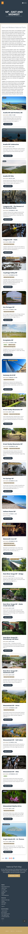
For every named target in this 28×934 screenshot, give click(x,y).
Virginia (5, 690)
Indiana (5, 496)
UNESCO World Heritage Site (9, 346)
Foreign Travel (4, 891)
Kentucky (9, 524)
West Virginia (6, 559)
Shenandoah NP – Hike (11, 772)
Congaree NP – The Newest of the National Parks (13, 207)
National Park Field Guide (9, 244)
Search (2, 918)
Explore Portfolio (7, 124)
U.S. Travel (3, 889)
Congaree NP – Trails (10, 240)
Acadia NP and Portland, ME (12, 113)
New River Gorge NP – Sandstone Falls (10, 671)
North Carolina (6, 394)
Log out (2, 906)
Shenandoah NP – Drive (11, 705)
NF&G (4, 524)
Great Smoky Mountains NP (12, 409)
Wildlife (5, 344)
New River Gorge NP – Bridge (13, 574)
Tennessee (6, 414)
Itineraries (3, 892)
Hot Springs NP (8, 478)
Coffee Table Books (5, 895)
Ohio (4, 257)
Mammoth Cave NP (10, 539)
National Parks (14, 875)
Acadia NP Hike (8, 176)
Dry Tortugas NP (8, 307)
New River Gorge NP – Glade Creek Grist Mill (13, 605)
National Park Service (5, 886)
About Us (12, 931)
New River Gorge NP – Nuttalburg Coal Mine (10, 638)
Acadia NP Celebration (11, 144)
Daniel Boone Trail (14, 559)
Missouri (5, 360)
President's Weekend (12, 360)
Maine (4, 97)
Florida (4, 292)
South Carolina (6, 191)
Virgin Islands (6, 824)
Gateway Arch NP (9, 375)
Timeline (3, 901)
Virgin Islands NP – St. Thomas (13, 839)
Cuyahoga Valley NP (10, 273)
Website (7, 931)
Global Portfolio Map (5, 899)
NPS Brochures (19, 931)
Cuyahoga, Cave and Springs (13, 257)
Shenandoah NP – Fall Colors (13, 740)
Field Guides (3, 902)
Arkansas (5, 463)
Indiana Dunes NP (9, 511)
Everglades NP (8, 340)
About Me (3, 904)
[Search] (25, 921)
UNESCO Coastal (11, 344)
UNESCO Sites (4, 888)
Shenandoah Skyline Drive (12, 806)
